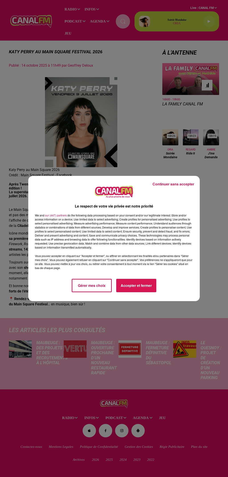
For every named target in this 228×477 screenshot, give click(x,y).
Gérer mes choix (92, 285)
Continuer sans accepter (173, 184)
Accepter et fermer (136, 285)
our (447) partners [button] (56, 215)
